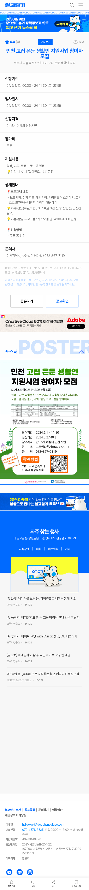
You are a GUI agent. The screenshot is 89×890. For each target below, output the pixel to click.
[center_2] (44, 502)
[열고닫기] (15, 5)
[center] (44, 323)
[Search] (72, 5)
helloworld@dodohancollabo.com (43, 824)
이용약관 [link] (57, 810)
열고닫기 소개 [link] (13, 810)
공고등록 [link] (29, 810)
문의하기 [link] (43, 810)
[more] (80, 5)
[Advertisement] (44, 747)
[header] (44, 23)
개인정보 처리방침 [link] (15, 815)
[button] (44, 351)
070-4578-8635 (32, 829)
